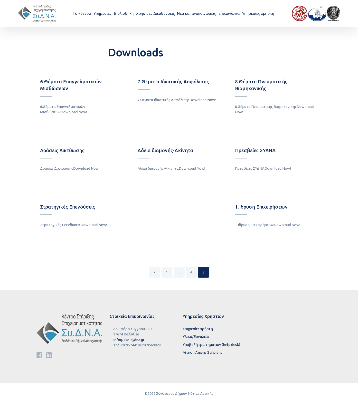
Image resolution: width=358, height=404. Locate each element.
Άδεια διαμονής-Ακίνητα (165, 150)
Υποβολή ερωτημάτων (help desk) (211, 345)
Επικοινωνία (229, 13)
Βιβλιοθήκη (124, 13)
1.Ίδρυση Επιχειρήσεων (261, 207)
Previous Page (154, 272)
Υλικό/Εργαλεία (196, 336)
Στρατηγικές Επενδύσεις (67, 207)
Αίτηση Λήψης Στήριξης (202, 352)
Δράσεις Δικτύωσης (62, 150)
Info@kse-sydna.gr (128, 340)
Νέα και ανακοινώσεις (196, 13)
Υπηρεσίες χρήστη (258, 13)
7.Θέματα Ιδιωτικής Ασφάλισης (173, 81)
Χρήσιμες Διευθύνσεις (155, 13)
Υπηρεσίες (103, 13)
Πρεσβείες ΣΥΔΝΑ (255, 150)
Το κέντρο (82, 13)
